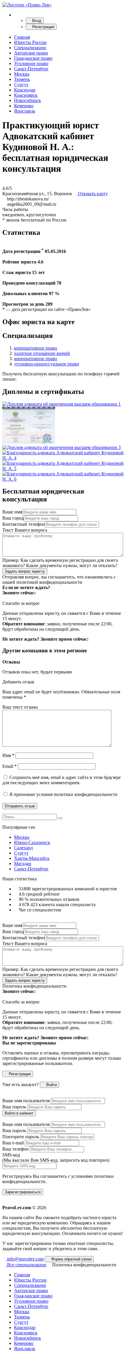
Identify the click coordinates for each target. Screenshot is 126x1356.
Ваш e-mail (13, 1142)
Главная (22, 37)
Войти (51, 1085)
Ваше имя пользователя (26, 1100)
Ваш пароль (14, 1106)
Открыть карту (92, 193)
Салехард (23, 847)
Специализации (30, 47)
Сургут (21, 84)
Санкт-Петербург (31, 68)
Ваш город (13, 517)
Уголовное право (31, 63)
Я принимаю (63, 794)
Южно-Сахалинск (32, 842)
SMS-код (55, 1157)
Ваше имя (12, 511)
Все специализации (26, 1264)
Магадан (22, 863)
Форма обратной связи (70, 1259)
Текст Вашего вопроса (24, 530)
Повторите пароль (20, 1136)
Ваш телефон (15, 1148)
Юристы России (30, 42)
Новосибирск (27, 100)
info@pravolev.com (25, 1258)
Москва (21, 74)
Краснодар (24, 89)
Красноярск (26, 95)
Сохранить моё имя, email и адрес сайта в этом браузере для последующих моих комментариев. (61, 780)
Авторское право (31, 52)
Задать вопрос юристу (25, 571)
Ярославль (24, 110)
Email (9, 766)
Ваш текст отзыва (20, 707)
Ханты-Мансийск (32, 858)
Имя (8, 755)
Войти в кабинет (19, 1113)
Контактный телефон (23, 524)
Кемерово (23, 105)
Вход (36, 20)
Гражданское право (33, 58)
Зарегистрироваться (23, 1192)
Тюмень (22, 79)
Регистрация (42, 27)
